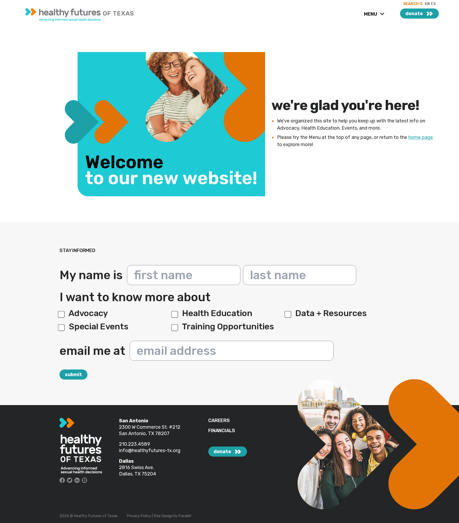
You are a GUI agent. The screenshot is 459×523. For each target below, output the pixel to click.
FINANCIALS (221, 430)
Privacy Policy (139, 516)
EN (427, 4)
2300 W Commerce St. (144, 427)
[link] (99, 13)
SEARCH (411, 4)
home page (420, 137)
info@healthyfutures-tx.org (149, 450)
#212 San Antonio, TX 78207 (149, 430)
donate (414, 13)
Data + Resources (330, 313)
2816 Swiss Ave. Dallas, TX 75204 (137, 471)
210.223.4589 (134, 444)
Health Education (216, 313)
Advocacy (87, 313)
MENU (371, 14)
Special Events (98, 326)
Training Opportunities (227, 326)
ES (433, 4)
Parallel (185, 516)
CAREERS (219, 420)
